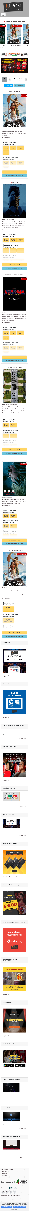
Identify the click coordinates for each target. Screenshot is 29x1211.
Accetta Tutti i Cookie (6, 1206)
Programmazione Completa (15, 175)
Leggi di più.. (22, 738)
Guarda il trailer (15, 172)
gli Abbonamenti (12, 877)
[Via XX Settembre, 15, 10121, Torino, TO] (3, 144)
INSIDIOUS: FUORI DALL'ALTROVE (15, 460)
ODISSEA (15, 182)
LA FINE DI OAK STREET (15, 367)
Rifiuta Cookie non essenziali (20, 1206)
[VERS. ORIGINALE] (14, 569)
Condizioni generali (8, 1169)
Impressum (6, 1173)
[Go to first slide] (26, 37)
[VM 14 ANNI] (14, 478)
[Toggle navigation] (3, 14)
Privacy (5, 1171)
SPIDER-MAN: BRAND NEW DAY (15, 275)
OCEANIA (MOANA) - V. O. (15, 550)
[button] (3, 65)
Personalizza (13, 1209)
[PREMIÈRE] (14, 110)
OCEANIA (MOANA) (15, 92)
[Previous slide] (2, 37)
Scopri (5, 877)
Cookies (5, 1175)
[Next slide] (26, 79)
